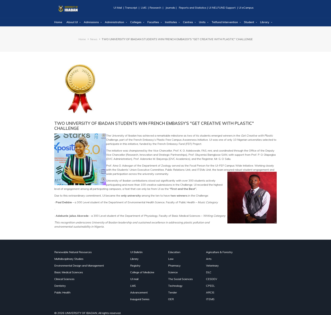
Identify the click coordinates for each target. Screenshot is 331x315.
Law (171, 259)
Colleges (135, 22)
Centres (188, 22)
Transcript (131, 7)
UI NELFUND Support (222, 7)
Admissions (91, 22)
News (93, 39)
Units (202, 22)
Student (249, 22)
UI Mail (118, 7)
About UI (72, 22)
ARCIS (210, 292)
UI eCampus (246, 7)
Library (264, 22)
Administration (114, 22)
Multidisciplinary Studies (68, 259)
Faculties (153, 22)
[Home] (68, 8)
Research (155, 7)
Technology (175, 285)
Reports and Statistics (192, 7)
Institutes (171, 22)
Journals (170, 7)
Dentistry (60, 285)
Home (58, 22)
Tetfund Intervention (225, 22)
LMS (144, 7)
